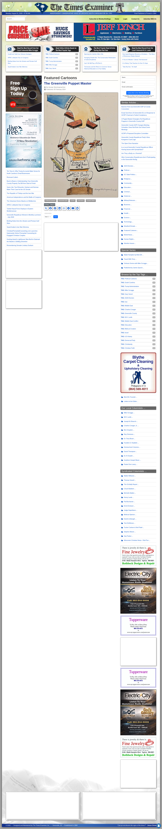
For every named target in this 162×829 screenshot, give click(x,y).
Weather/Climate (129, 226)
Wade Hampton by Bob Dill (133, 255)
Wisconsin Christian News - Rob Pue (136, 540)
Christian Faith (130, 348)
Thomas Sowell (129, 480)
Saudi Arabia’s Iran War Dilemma (17, 67)
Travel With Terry (129, 259)
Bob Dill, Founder (130, 397)
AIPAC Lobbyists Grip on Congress (18, 57)
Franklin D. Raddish (130, 443)
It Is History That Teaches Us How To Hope (135, 63)
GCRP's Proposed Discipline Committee (134, 133)
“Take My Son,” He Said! (129, 67)
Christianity (128, 344)
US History (128, 336)
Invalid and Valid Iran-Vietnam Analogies (20, 54)
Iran (126, 302)
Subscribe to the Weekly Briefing (138, 93)
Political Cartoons (54, 54)
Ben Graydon (128, 430)
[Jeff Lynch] (81, 32)
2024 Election (128, 166)
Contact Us (135, 19)
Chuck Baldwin (129, 489)
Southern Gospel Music (132, 460)
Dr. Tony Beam (129, 438)
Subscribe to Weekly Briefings (100, 19)
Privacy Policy (142, 96)
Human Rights (129, 239)
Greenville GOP (63, 200)
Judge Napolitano (130, 510)
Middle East (129, 305)
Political (126, 170)
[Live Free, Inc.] (24, 140)
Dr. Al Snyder (128, 456)
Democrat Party (130, 340)
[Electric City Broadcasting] (138, 590)
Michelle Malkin (129, 493)
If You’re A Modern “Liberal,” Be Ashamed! (134, 59)
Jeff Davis (80, 200)
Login (125, 19)
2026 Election (129, 298)
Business (127, 204)
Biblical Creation (130, 329)
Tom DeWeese (129, 523)
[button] (46, 208)
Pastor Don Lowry (130, 464)
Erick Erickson (129, 506)
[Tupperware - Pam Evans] (138, 625)
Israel (127, 332)
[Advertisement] (24, 264)
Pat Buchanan (128, 501)
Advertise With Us (150, 19)
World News (128, 235)
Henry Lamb (128, 497)
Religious (127, 179)
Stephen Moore (129, 532)
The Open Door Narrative (129, 143)
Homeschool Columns (131, 447)
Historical (127, 196)
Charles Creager (130, 309)
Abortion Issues (129, 243)
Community (128, 183)
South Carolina (53, 57)
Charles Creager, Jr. (130, 425)
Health (126, 213)
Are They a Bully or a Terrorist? (131, 153)
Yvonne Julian (91, 200)
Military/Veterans (129, 200)
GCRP (72, 200)
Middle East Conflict (131, 321)
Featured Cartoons (130, 230)
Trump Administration (55, 61)
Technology (128, 222)
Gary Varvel (52, 68)
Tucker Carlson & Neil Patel (133, 527)
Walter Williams (129, 476)
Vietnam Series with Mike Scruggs (135, 263)
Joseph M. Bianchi (130, 421)
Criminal (127, 192)
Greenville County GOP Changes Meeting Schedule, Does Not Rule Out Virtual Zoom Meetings (135, 127)
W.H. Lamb (128, 317)
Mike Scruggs (53, 65)
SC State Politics (129, 174)
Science (126, 217)
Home (117, 19)
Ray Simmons (128, 434)
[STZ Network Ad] (24, 93)
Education (127, 187)
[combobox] (15, 19)
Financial (127, 209)
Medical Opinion (129, 514)
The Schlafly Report (130, 484)
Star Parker (127, 536)
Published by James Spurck (133, 267)
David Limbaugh (129, 519)
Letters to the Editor (130, 401)
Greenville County (131, 313)
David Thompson (129, 451)
